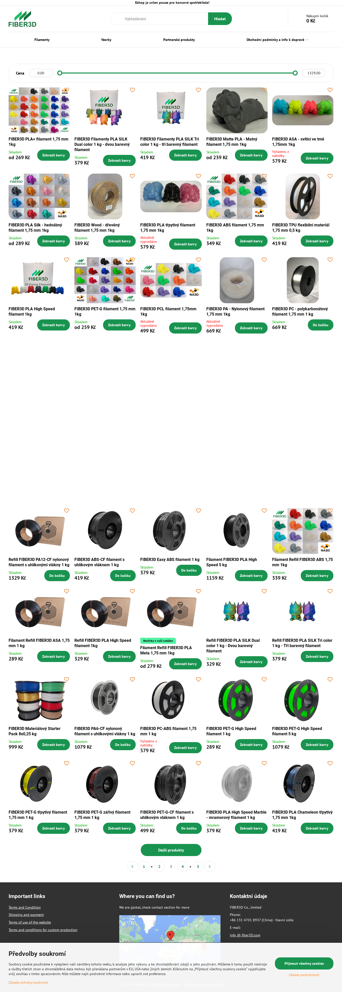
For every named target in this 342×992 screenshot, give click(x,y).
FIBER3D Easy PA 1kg (291, 479)
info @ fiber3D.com (245, 935)
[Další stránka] (210, 866)
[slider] (59, 73)
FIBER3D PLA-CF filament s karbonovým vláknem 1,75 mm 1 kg (236, 398)
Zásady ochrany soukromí (28, 982)
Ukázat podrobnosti (304, 975)
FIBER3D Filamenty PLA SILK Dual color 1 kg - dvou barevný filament (102, 144)
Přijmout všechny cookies (304, 963)
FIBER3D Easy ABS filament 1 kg (169, 559)
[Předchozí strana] (132, 866)
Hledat (220, 18)
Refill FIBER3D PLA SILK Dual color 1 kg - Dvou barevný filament (233, 645)
